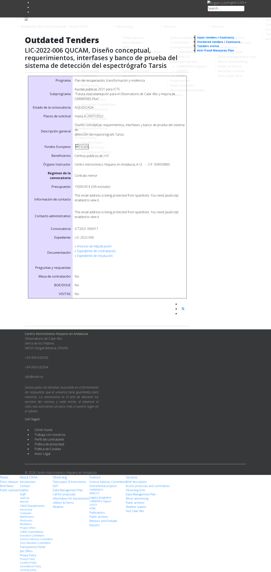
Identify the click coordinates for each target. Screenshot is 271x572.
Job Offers (26, 551)
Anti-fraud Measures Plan (215, 50)
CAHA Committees (31, 532)
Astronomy (26, 509)
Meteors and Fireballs (103, 521)
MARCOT (94, 493)
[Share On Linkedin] (180, 313)
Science (170, 26)
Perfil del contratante (49, 439)
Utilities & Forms (63, 502)
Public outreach (10, 490)
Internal (24, 501)
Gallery (24, 490)
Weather (58, 507)
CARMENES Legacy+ (100, 501)
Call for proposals (64, 494)
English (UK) (235, 2)
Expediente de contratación (96, 251)
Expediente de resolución (95, 256)
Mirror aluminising (137, 498)
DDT (55, 486)
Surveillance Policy (30, 566)
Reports (94, 525)
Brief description (136, 482)
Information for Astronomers (71, 498)
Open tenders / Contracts (215, 37)
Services (218, 26)
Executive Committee (32, 535)
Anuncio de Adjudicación (94, 246)
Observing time (135, 490)
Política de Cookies (48, 449)
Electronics (26, 520)
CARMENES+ (96, 489)
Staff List (24, 498)
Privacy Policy (28, 555)
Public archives (98, 517)
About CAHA (78, 26)
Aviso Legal (42, 453)
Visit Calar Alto (135, 511)
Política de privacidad (49, 444)
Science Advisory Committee (36, 539)
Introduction (28, 482)
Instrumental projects (103, 486)
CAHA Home (43, 430)
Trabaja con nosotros (50, 434)
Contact (25, 486)
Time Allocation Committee (35, 543)
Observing (124, 26)
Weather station (136, 507)
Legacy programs (100, 497)
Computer (26, 513)
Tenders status (208, 46)
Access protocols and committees (148, 486)
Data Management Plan (68, 490)
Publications (97, 512)
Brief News (6, 486)
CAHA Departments (32, 506)
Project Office (28, 528)
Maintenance (27, 516)
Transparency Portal (32, 547)
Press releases (9, 482)
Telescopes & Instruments (69, 482)
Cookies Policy (28, 562)
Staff (23, 494)
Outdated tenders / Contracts (218, 42)
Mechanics (26, 524)
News (25, 26)
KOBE (92, 508)
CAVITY (93, 504)
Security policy (28, 570)
